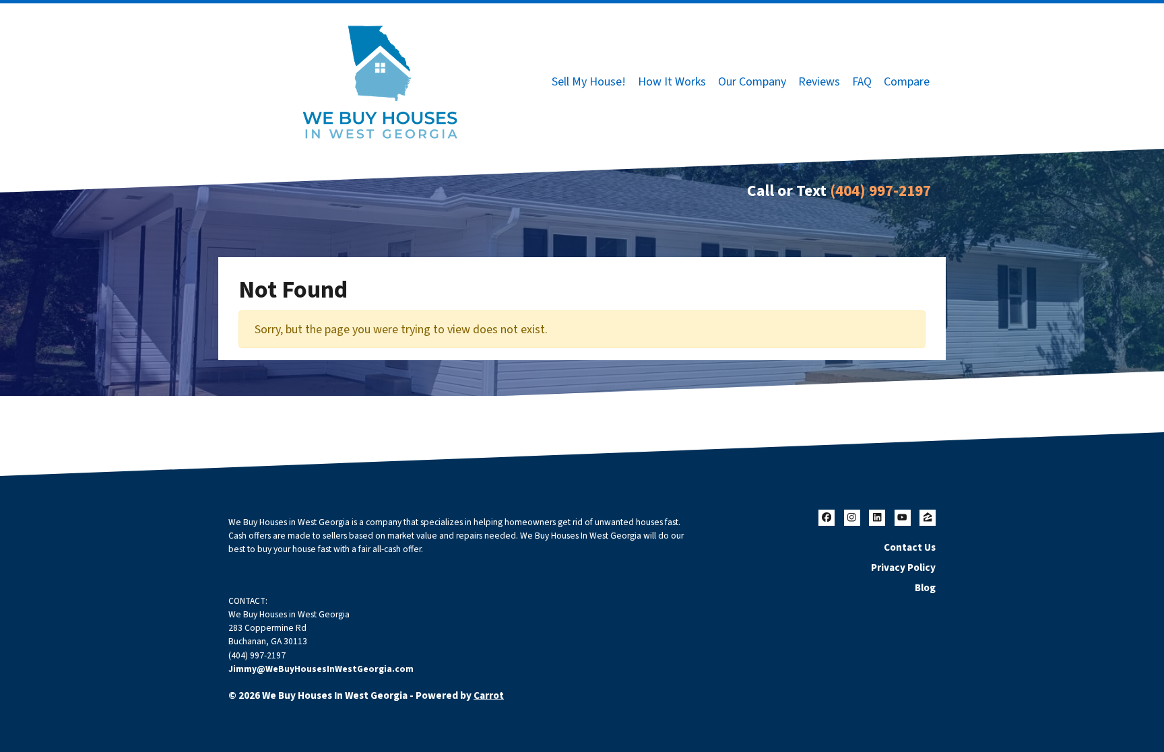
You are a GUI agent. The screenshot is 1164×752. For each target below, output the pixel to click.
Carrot (489, 695)
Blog (925, 587)
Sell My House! (589, 81)
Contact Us (910, 547)
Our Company (752, 81)
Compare (907, 81)
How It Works (672, 81)
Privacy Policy (903, 567)
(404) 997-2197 (880, 191)
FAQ (862, 81)
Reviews (819, 81)
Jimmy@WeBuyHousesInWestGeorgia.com (321, 668)
